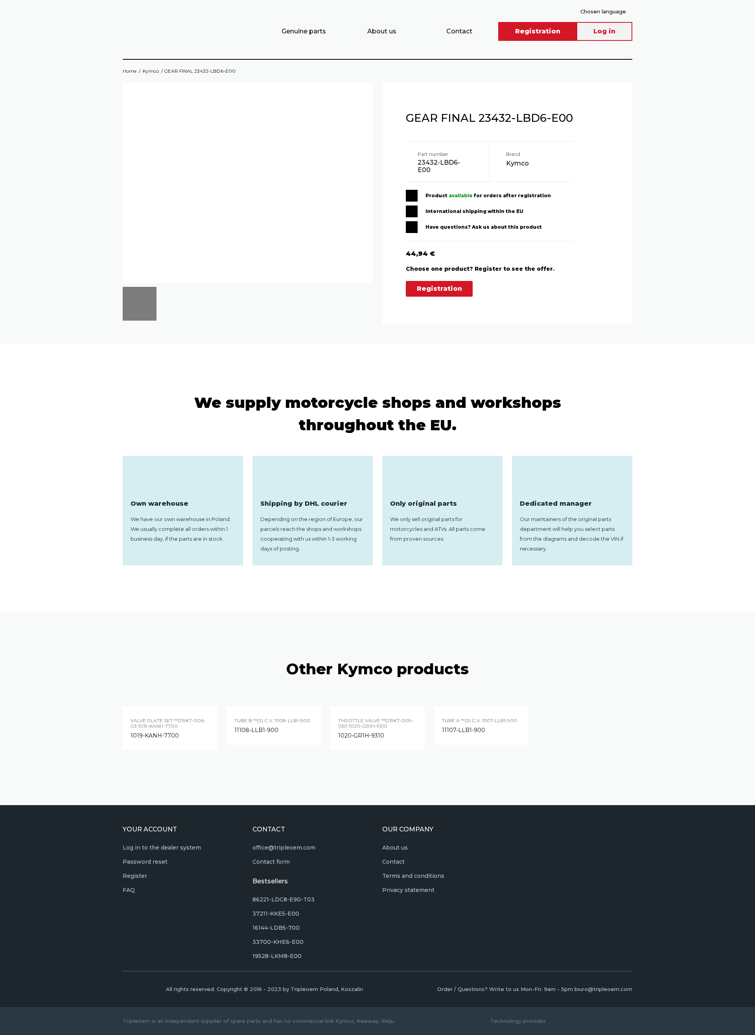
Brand (513, 154)
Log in (604, 31)
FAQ (129, 890)
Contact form (271, 861)
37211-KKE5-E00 (275, 913)
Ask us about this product (507, 227)
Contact (459, 31)
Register (135, 875)
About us (381, 31)
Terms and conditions (413, 875)
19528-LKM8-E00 (277, 956)
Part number (433, 154)
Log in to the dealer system (162, 847)
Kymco (151, 71)
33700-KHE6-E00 (278, 941)
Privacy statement (408, 890)
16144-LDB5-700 (276, 927)
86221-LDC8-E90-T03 (283, 899)
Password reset (145, 861)
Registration (537, 31)
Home (129, 71)
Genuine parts (304, 31)
